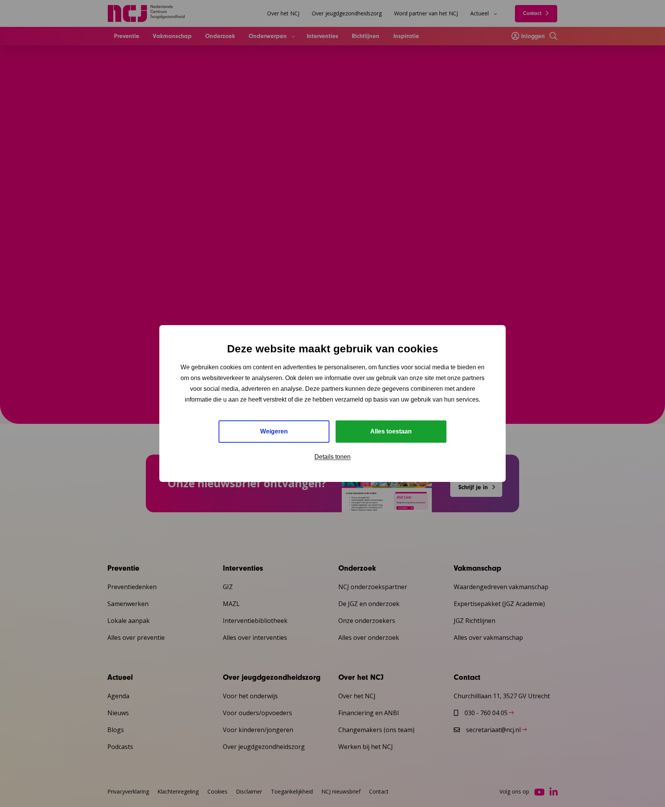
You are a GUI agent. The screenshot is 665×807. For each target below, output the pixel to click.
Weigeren (274, 431)
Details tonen (332, 456)
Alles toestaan (391, 431)
